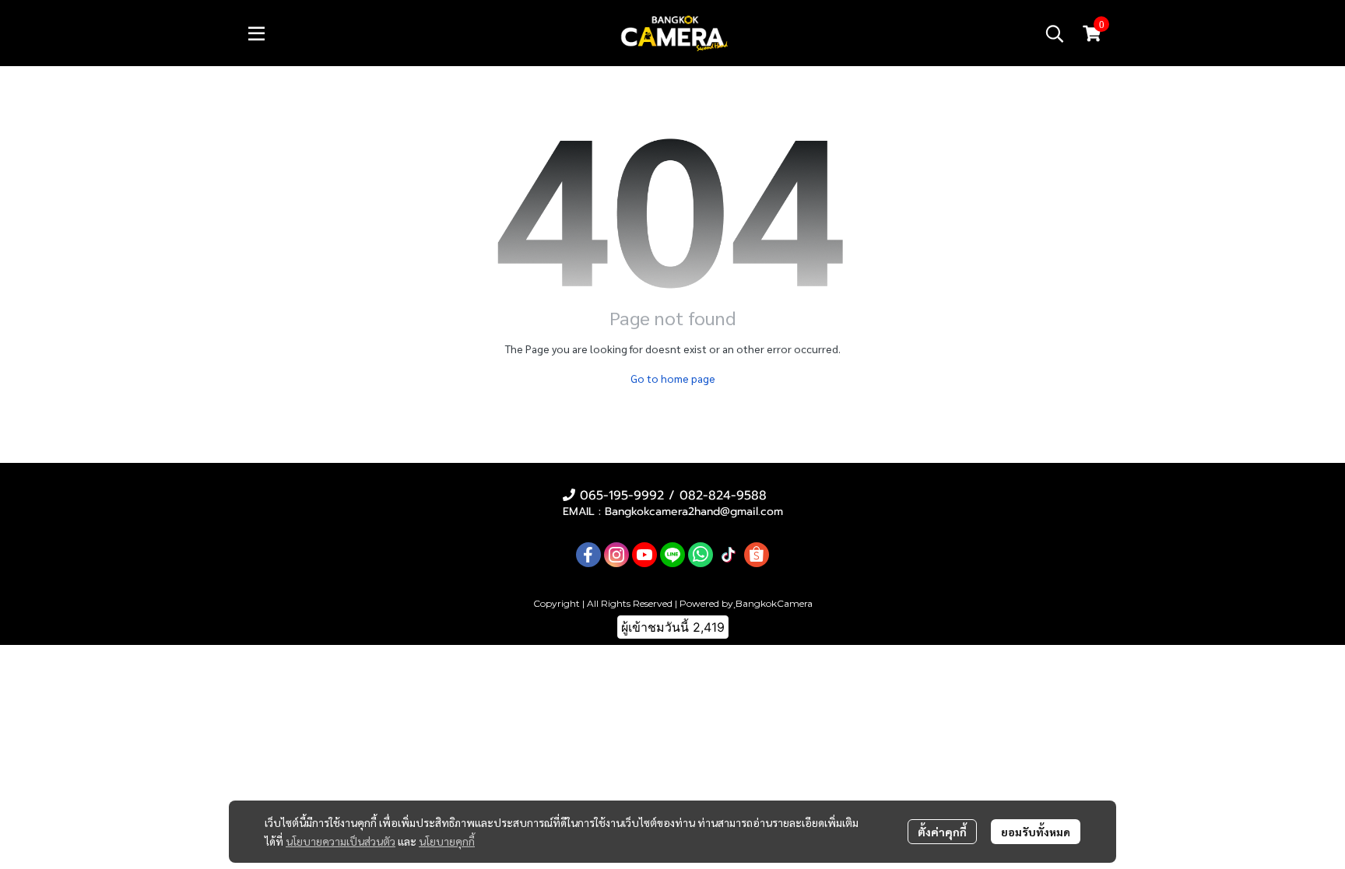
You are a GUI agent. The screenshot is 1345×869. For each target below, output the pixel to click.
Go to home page (672, 378)
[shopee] (756, 554)
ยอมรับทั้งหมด (1035, 832)
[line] (672, 554)
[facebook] (588, 554)
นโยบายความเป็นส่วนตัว (340, 841)
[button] (1054, 33)
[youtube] (644, 554)
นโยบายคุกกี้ (447, 841)
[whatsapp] (700, 554)
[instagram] (616, 554)
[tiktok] (728, 554)
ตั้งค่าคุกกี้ (942, 832)
